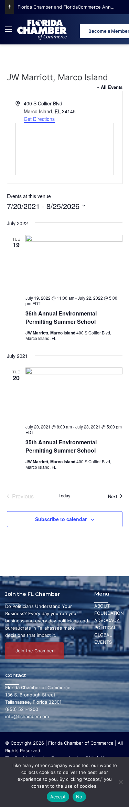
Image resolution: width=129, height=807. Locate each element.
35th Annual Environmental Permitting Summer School (61, 446)
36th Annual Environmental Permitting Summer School (61, 317)
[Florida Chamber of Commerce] (42, 29)
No (79, 796)
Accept (58, 796)
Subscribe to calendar (61, 519)
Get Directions (39, 118)
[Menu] (8, 32)
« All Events (109, 87)
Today (64, 496)
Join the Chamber (34, 650)
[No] (120, 781)
